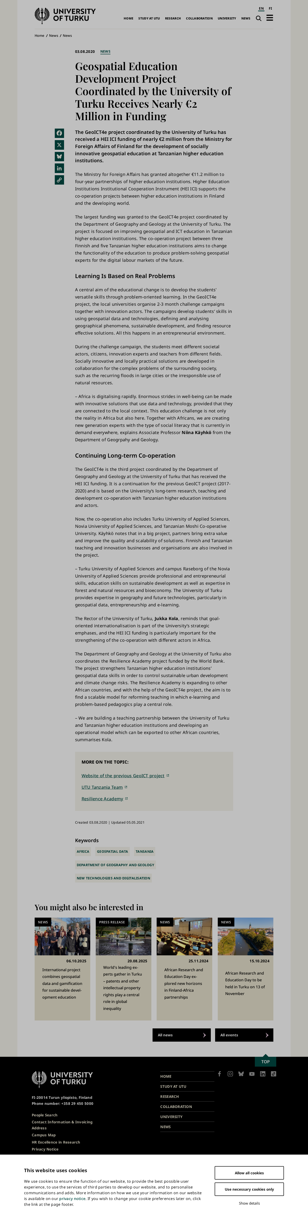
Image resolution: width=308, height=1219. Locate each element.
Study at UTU (149, 18)
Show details (249, 1203)
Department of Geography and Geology (115, 865)
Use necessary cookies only (249, 1189)
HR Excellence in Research (56, 1142)
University (227, 18)
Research (173, 18)
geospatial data (112, 851)
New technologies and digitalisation (113, 878)
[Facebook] (59, 133)
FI (270, 8)
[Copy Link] (59, 180)
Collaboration (199, 18)
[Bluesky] (59, 157)
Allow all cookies (249, 1172)
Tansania (145, 851)
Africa (83, 851)
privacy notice (72, 1198)
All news (165, 1034)
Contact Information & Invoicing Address (62, 1124)
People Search (45, 1115)
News (245, 18)
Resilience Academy (102, 799)
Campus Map (44, 1134)
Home (128, 18)
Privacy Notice (45, 1149)
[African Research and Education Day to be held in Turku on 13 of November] (245, 969)
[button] (270, 18)
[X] (59, 145)
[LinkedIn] (59, 168)
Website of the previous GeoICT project (123, 775)
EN (261, 8)
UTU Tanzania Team (102, 787)
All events (229, 1034)
